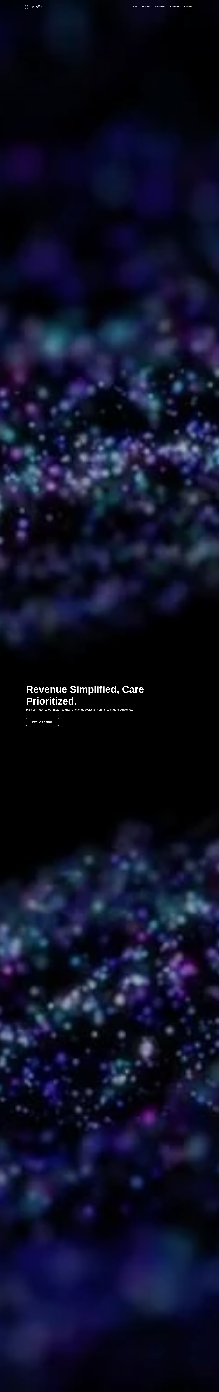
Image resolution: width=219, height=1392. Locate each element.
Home (134, 6)
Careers (188, 6)
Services (146, 6)
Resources (160, 6)
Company (175, 6)
